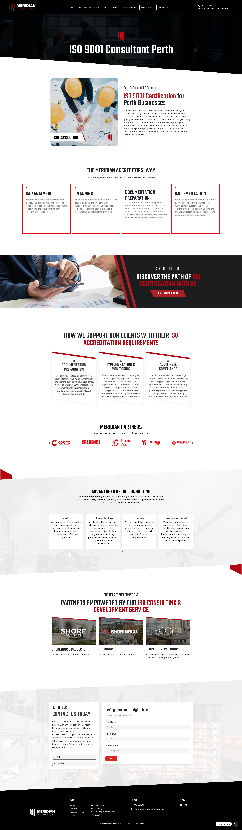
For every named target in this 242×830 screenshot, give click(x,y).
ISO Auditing (115, 7)
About (72, 7)
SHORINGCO (107, 649)
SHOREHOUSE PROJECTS (68, 649)
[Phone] (235, 824)
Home (72, 805)
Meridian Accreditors (107, 823)
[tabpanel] (66, 531)
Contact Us (163, 7)
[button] (49, 443)
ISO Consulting (100, 7)
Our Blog (73, 815)
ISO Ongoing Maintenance (103, 811)
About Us (74, 809)
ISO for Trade (147, 7)
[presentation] (119, 551)
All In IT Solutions (136, 823)
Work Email (111, 745)
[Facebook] (181, 805)
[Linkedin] (185, 805)
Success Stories (84, 7)
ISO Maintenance (130, 7)
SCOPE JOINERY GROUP (162, 649)
